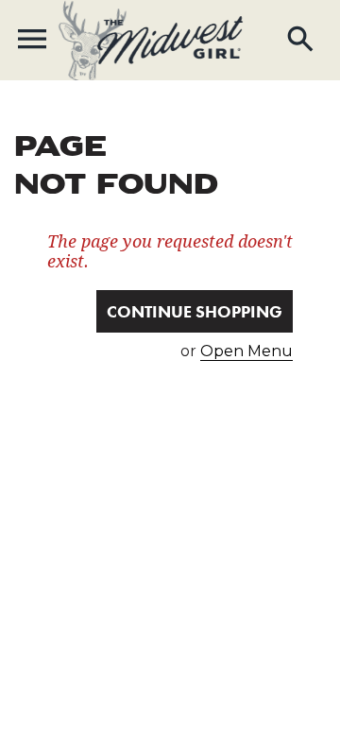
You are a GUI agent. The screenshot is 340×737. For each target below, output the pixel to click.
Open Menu (246, 351)
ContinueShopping (194, 311)
